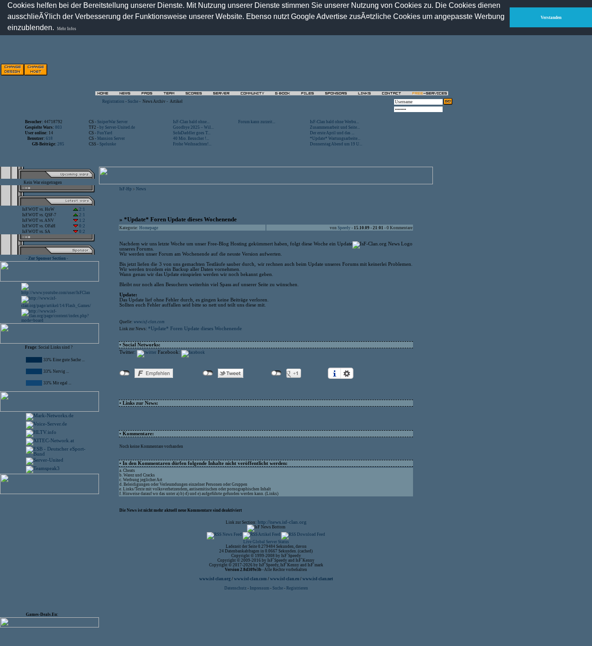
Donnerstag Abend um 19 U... (336, 144)
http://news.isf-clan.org (282, 522)
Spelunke (107, 144)
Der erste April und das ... (332, 133)
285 (60, 144)
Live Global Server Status (266, 541)
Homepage (148, 228)
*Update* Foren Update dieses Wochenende (195, 328)
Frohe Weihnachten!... (192, 144)
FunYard (104, 133)
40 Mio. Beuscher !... (191, 138)
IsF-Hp (125, 189)
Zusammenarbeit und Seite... (335, 127)
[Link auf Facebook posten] (193, 352)
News (141, 189)
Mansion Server (111, 138)
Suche (133, 101)
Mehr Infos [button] (66, 28)
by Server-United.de (117, 127)
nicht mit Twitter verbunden (208, 373)
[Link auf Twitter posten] (146, 352)
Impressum (259, 588)
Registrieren (297, 588)
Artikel (176, 101)
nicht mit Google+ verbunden (276, 373)
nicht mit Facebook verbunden (124, 373)
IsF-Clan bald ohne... (191, 121)
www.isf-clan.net (317, 579)
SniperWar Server (112, 121)
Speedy (344, 228)
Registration (113, 101)
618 (49, 138)
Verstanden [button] (551, 17)
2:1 (81, 209)
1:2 (81, 220)
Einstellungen (346, 373)
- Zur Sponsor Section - (47, 258)
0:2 (81, 226)
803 (58, 127)
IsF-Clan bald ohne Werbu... (334, 121)
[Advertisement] (53, 551)
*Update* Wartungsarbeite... (335, 138)
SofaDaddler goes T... (191, 133)
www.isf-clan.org (215, 579)
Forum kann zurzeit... (256, 121)
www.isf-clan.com (149, 322)
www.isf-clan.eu (284, 579)
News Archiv (154, 101)
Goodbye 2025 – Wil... (193, 127)
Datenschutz (235, 588)
